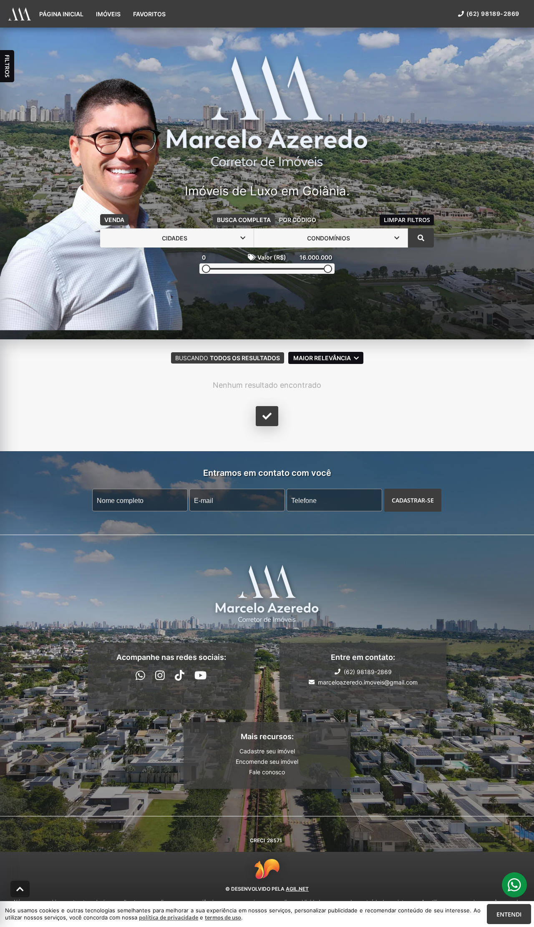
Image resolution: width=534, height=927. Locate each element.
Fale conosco (267, 771)
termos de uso (223, 917)
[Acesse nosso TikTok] (179, 675)
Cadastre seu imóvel (267, 751)
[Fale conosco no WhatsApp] (140, 675)
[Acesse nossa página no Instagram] (160, 675)
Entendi (508, 914)
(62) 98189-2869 (492, 13)
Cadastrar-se (413, 500)
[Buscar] (421, 238)
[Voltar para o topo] (20, 889)
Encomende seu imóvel (267, 761)
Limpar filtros (407, 220)
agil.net (297, 889)
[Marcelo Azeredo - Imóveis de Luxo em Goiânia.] (267, 112)
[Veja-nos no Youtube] (200, 675)
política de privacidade (168, 917)
